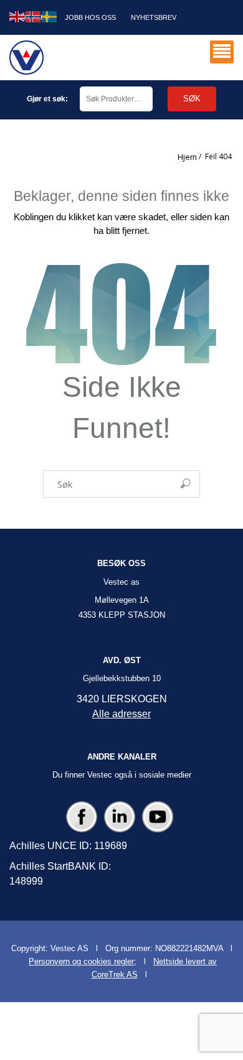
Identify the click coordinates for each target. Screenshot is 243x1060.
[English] (17, 16)
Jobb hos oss (90, 17)
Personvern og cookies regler (81, 961)
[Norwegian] (34, 16)
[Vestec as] (26, 57)
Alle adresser (121, 714)
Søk (192, 98)
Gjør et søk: (47, 99)
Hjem (187, 156)
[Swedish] (50, 16)
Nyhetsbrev (153, 17)
